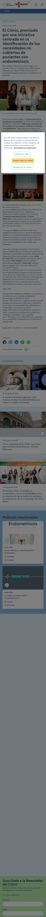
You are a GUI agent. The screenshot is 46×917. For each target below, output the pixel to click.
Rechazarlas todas (22, 154)
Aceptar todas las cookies (23, 160)
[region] (23, 152)
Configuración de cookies (22, 167)
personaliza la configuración (25, 148)
